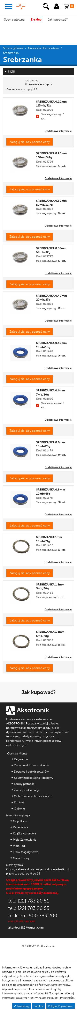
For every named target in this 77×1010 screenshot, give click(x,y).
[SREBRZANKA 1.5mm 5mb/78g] (20, 640)
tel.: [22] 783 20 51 (28, 901)
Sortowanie (31, 81)
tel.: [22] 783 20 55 (28, 908)
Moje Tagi (19, 846)
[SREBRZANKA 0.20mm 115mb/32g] (21, 110)
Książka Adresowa (24, 833)
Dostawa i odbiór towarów (31, 771)
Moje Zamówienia (24, 839)
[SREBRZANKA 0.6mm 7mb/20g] (21, 398)
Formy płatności (24, 784)
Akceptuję (22, 1006)
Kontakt (19, 802)
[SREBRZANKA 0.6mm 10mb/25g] (21, 450)
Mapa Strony (21, 858)
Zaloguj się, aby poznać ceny (29, 142)
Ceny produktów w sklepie (31, 765)
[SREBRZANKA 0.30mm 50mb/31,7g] (21, 209)
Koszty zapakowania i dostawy (33, 778)
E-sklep (36, 19)
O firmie (19, 808)
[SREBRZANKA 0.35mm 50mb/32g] (21, 256)
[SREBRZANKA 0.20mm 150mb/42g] (21, 161)
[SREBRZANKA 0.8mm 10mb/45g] (21, 498)
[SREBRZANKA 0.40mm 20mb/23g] (21, 304)
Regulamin (21, 759)
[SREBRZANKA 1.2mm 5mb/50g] (20, 593)
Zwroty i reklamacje (27, 790)
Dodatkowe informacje (58, 131)
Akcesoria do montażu (43, 48)
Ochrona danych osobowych (33, 796)
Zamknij (39, 1006)
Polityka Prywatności (60, 1006)
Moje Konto (20, 821)
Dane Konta (20, 827)
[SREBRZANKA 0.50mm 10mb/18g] (21, 351)
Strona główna (14, 19)
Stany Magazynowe (25, 852)
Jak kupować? (58, 19)
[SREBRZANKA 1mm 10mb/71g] (20, 545)
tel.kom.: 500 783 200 (32, 916)
